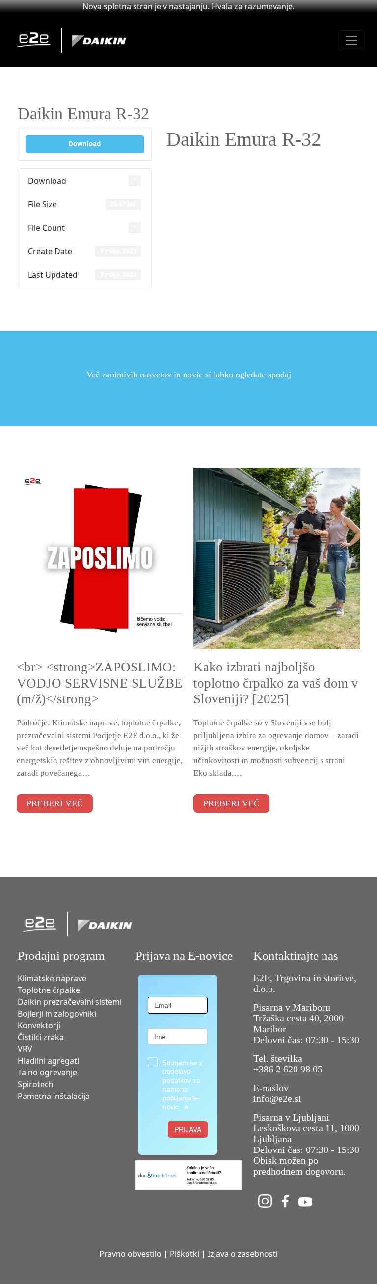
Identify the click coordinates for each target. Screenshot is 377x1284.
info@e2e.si (277, 1098)
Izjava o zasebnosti (243, 1253)
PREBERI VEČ (55, 803)
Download (84, 143)
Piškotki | (188, 1253)
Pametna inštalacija (54, 1096)
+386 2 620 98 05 (288, 1069)
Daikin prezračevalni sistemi (70, 1001)
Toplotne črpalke (49, 990)
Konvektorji (39, 1025)
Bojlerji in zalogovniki (57, 1013)
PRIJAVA (187, 1129)
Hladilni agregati (48, 1060)
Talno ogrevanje (47, 1072)
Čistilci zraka (41, 1037)
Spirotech (36, 1084)
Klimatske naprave (52, 978)
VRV (25, 1048)
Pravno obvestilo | (133, 1253)
